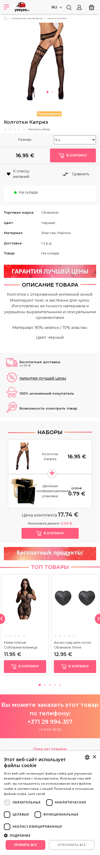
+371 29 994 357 (50, 721)
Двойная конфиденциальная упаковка (53, 491)
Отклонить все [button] (72, 845)
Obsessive (49, 212)
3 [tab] (50, 684)
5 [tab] (60, 684)
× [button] (94, 757)
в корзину (28, 666)
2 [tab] (52, 91)
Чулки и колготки (57, 18)
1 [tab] (47, 91)
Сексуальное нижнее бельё (27, 18)
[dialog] (50, 803)
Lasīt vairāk (36, 794)
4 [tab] (55, 684)
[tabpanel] (50, 63)
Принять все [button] (25, 845)
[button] (50, 835)
